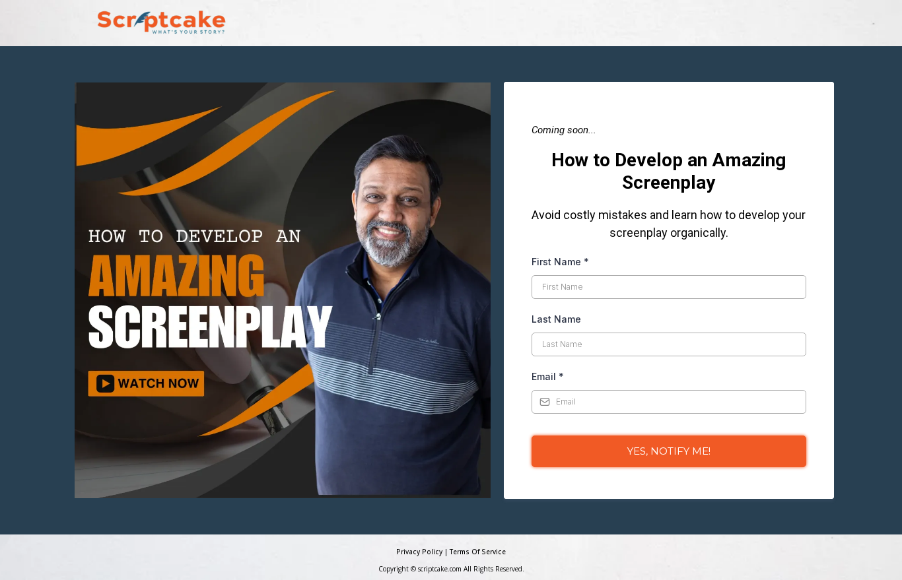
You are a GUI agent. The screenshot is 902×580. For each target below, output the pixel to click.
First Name (560, 261)
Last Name (556, 319)
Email (548, 376)
